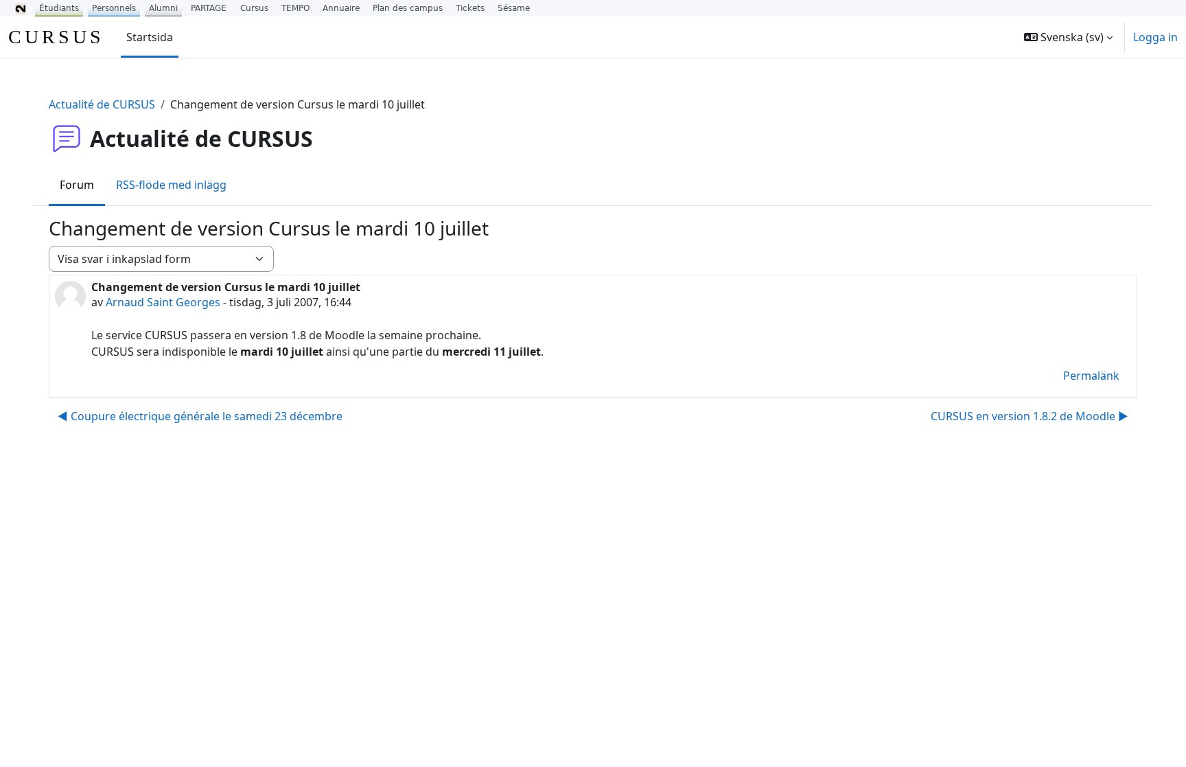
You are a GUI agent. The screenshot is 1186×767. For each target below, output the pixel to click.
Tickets (470, 8)
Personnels (114, 8)
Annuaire (341, 8)
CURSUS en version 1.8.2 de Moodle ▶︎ (1029, 416)
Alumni (163, 8)
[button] (1068, 37)
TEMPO (295, 8)
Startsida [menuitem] (149, 37)
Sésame (514, 8)
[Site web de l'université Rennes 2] (20, 8)
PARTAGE (208, 8)
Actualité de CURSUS (102, 104)
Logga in (1155, 37)
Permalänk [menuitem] (1091, 375)
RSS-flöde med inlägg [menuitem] (171, 184)
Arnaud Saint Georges (163, 302)
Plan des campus (408, 8)
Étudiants (59, 8)
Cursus (254, 8)
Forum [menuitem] (77, 184)
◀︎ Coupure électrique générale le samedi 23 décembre (200, 416)
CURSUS (56, 36)
